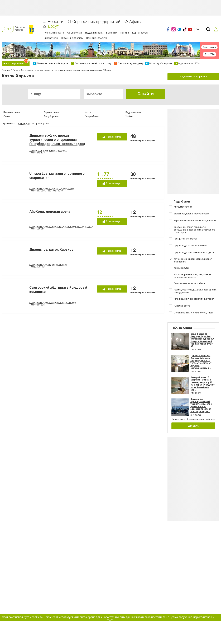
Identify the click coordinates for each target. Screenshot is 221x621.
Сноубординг (51, 116)
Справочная (51, 38)
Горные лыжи (51, 112)
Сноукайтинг (92, 116)
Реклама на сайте (54, 32)
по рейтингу (24, 124)
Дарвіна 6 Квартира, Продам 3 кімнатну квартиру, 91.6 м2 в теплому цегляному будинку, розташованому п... (200, 361)
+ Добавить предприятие (193, 76)
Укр (198, 29)
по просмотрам (39, 124)
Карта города (140, 32)
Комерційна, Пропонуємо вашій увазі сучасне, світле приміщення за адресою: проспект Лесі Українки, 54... (201, 405)
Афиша (135, 21)
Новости (55, 21)
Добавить (193, 426)
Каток (88, 112)
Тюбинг (129, 116)
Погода (125, 32)
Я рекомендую (113, 136)
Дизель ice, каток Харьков (51, 249)
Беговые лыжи (11, 112)
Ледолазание (133, 112)
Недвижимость (94, 32)
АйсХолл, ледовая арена (49, 211)
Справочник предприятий (96, 21)
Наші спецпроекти (96, 38)
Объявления (74, 32)
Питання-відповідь (72, 38)
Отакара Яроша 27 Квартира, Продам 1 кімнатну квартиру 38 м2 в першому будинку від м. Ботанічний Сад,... (202, 383)
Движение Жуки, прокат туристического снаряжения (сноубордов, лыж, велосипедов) (57, 139)
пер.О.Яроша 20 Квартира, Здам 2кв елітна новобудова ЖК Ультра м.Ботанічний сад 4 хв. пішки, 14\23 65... (202, 340)
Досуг (53, 26)
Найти (147, 94)
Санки (6, 116)
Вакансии (111, 32)
